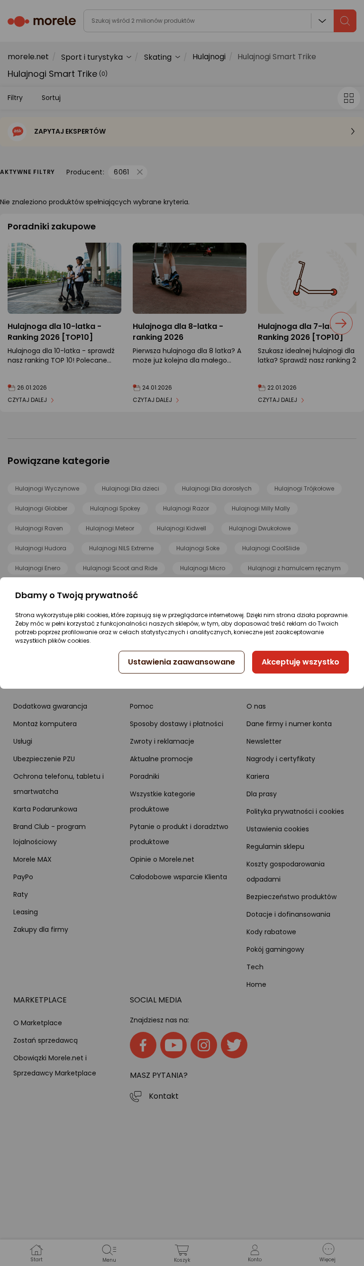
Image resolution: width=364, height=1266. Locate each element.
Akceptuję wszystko (300, 661)
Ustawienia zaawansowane (181, 661)
